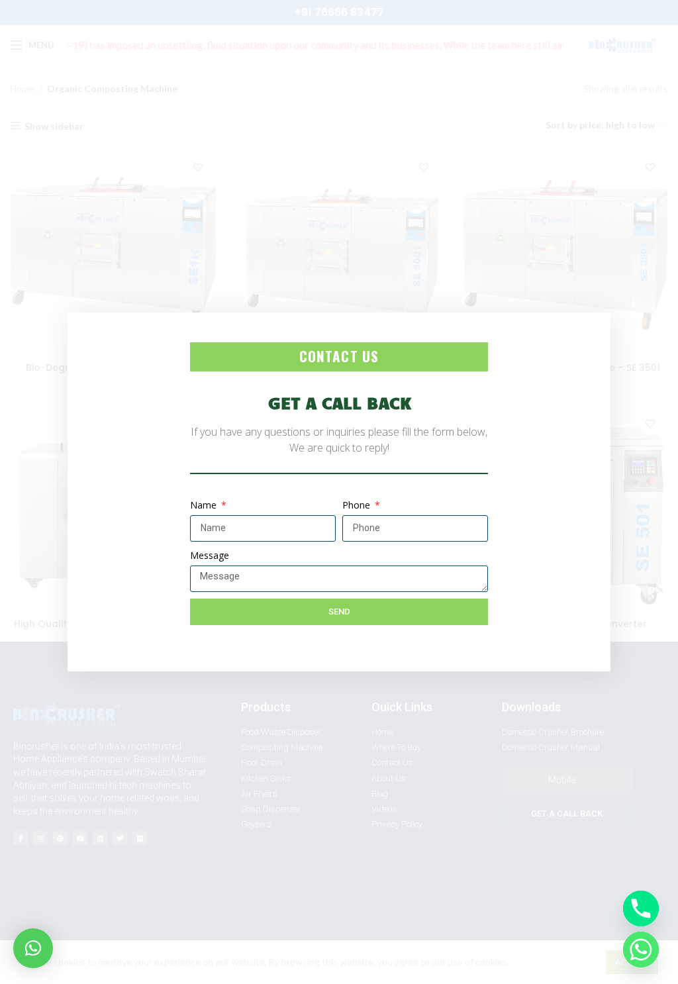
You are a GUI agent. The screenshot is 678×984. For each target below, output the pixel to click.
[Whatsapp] (641, 949)
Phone (357, 505)
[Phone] (641, 908)
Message (209, 555)
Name (204, 505)
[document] (339, 492)
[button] (33, 948)
